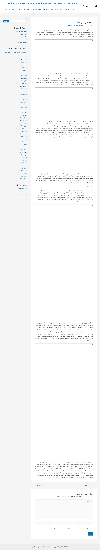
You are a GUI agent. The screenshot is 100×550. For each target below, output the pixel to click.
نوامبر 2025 (24, 81)
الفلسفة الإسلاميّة (22, 42)
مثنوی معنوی (23, 34)
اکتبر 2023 (24, 147)
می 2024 (24, 128)
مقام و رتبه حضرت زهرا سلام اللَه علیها (52, 9)
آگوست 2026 (23, 62)
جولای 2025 (23, 91)
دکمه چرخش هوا (76, 84)
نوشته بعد (40, 485)
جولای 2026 (23, 65)
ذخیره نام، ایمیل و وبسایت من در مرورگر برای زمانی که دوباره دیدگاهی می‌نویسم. (71, 528)
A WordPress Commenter (19, 52)
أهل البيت (24, 37)
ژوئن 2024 (24, 126)
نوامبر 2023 (23, 144)
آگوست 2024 (23, 120)
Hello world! (7, 52)
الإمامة (25, 39)
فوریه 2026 (24, 73)
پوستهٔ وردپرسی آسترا (37, 547)
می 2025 (24, 96)
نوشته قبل (87, 485)
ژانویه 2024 (24, 139)
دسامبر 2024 (23, 110)
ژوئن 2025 (24, 94)
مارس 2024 (23, 134)
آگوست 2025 (23, 89)
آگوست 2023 (23, 152)
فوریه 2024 (24, 136)
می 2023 (24, 160)
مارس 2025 (23, 102)
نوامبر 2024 (23, 112)
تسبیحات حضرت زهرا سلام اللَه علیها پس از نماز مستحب (42, 3)
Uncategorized (78, 25)
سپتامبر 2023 (23, 149)
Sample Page (61, 3)
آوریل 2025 (24, 99)
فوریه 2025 (24, 104)
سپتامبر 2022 (23, 178)
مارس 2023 (23, 165)
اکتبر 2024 (24, 115)
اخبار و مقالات (89, 6)
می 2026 (24, 70)
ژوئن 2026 (24, 67)
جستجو (25, 18)
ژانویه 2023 (24, 170)
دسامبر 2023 (23, 141)
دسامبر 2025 (23, 78)
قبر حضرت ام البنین (73, 3)
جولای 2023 (23, 155)
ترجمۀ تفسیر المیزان (21, 31)
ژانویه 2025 (24, 107)
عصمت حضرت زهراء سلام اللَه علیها (17, 3)
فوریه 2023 (24, 168)
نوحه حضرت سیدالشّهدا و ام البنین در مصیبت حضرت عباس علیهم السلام (23, 9)
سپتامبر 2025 (23, 86)
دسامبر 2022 (23, 173)
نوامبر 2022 (24, 176)
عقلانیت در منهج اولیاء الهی (71, 9)
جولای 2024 (23, 123)
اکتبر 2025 (24, 83)
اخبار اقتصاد (24, 195)
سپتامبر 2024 (23, 118)
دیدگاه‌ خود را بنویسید (88, 25)
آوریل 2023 (24, 163)
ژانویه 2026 (24, 75)
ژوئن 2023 (24, 157)
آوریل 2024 (24, 131)
